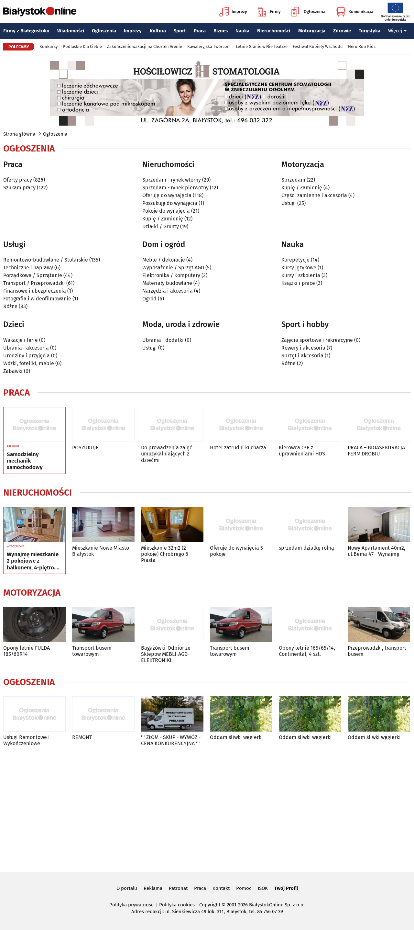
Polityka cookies (177, 905)
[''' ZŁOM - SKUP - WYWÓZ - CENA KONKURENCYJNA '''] (172, 714)
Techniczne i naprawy (28, 267)
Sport (180, 31)
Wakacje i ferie (20, 340)
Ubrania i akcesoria (26, 348)
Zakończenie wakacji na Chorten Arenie (144, 46)
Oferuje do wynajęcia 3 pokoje (236, 551)
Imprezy (239, 11)
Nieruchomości (273, 31)
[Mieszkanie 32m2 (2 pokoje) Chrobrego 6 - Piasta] (172, 524)
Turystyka (369, 31)
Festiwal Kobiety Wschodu (318, 46)
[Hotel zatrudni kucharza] (241, 424)
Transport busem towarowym (92, 651)
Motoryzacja (311, 31)
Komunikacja (360, 11)
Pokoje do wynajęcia (166, 211)
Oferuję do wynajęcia (166, 195)
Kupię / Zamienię (162, 219)
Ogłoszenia (314, 11)
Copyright (209, 905)
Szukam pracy (19, 188)
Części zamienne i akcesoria (314, 195)
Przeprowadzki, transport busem (377, 651)
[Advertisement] (207, 808)
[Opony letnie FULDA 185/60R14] (34, 624)
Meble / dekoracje (163, 260)
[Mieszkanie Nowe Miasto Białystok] (103, 524)
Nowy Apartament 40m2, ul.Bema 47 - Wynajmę (376, 551)
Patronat (178, 888)
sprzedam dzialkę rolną (306, 548)
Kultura (158, 31)
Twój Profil (286, 888)
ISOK (263, 888)
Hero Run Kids (362, 46)
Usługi (288, 203)
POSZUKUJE (85, 447)
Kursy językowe (298, 267)
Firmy (275, 11)
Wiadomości (70, 31)
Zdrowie (342, 31)
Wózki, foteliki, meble (28, 363)
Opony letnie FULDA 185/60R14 (26, 651)
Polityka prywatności (132, 905)
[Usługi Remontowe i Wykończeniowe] (34, 714)
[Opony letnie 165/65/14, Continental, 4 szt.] (310, 624)
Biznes (220, 31)
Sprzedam (293, 180)
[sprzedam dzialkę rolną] (310, 524)
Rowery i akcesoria (303, 348)
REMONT (82, 737)
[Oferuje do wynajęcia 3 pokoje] (241, 524)
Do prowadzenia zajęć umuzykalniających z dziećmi (166, 453)
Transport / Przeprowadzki (34, 283)
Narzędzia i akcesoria (167, 291)
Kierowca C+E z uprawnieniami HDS (302, 450)
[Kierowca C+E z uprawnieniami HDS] (310, 424)
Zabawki (13, 371)
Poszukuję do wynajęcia (169, 203)
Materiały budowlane (167, 283)
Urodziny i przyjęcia (26, 356)
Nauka (242, 31)
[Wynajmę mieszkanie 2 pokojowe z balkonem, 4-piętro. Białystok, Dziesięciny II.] (34, 524)
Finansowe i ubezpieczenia (34, 291)
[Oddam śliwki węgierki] (241, 714)
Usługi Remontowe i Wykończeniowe (26, 740)
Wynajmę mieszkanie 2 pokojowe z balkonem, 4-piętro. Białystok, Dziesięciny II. (34, 561)
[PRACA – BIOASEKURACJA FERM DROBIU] (379, 424)
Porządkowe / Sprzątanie (32, 275)
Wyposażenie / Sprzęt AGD (173, 267)
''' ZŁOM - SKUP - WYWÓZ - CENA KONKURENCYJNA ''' (171, 740)
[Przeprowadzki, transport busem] (379, 624)
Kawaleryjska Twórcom (209, 46)
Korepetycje (295, 260)
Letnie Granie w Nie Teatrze (262, 46)
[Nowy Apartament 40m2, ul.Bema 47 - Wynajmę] (379, 524)
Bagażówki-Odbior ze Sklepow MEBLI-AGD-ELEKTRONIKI (166, 654)
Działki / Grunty (160, 226)
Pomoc (243, 888)
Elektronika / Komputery (171, 275)
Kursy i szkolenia (300, 275)
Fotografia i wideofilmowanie (37, 299)
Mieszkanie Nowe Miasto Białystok (100, 551)
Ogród (149, 299)
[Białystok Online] (39, 12)
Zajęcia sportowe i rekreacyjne (317, 340)
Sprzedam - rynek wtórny (171, 180)
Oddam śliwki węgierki (236, 737)
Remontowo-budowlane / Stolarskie (45, 260)
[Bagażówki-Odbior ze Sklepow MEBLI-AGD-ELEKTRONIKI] (172, 624)
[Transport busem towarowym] (103, 624)
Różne (10, 306)
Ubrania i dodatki (163, 340)
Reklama (153, 888)
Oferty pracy (17, 180)
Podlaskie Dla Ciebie (82, 46)
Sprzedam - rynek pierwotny (175, 188)
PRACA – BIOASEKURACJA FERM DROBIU (376, 450)
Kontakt (221, 888)
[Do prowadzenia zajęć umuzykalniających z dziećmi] (172, 424)
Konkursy (48, 46)
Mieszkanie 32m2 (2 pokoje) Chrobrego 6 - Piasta (166, 554)
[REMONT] (103, 714)
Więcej (395, 31)
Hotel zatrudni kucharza (238, 447)
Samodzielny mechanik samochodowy (25, 461)
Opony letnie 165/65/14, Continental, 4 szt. (307, 651)
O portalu (126, 888)
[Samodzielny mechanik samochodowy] (34, 424)
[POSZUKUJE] (103, 424)
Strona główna (19, 134)
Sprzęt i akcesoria (302, 356)
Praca (200, 31)
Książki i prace (298, 283)
